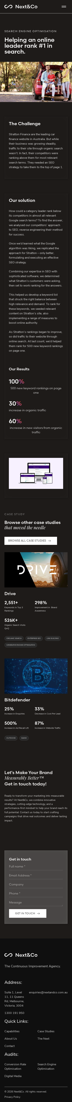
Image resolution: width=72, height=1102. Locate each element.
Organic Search (14, 638)
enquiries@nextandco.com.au (48, 992)
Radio (24, 738)
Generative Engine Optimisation (20, 645)
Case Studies (45, 1031)
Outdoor (11, 738)
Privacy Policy (12, 1097)
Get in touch (25, 913)
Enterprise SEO (34, 638)
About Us (10, 1038)
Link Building (53, 638)
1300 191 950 (14, 1013)
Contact (9, 1046)
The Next (43, 1038)
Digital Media (12, 1076)
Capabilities (12, 1031)
